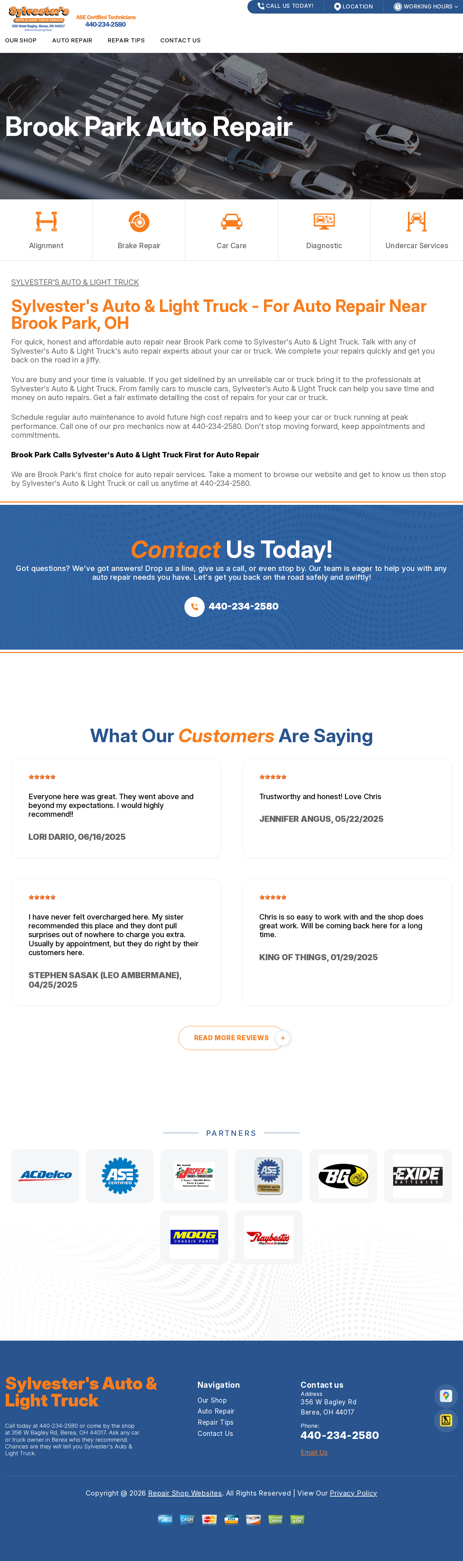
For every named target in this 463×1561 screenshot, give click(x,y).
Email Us (314, 1452)
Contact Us (180, 40)
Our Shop (21, 40)
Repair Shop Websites (185, 1493)
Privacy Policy (353, 1493)
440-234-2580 (216, 426)
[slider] (42, 776)
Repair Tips (126, 40)
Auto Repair (72, 40)
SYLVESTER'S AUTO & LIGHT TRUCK (75, 282)
